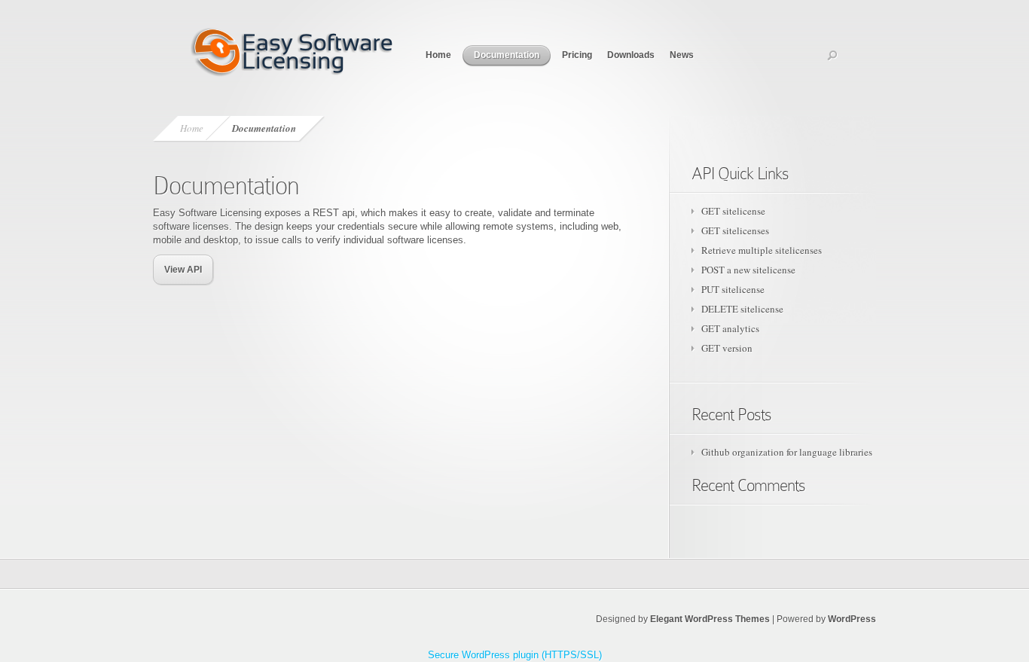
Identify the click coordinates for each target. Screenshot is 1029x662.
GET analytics (730, 328)
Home (438, 55)
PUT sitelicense (733, 289)
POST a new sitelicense (748, 269)
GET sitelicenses (735, 230)
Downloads (631, 55)
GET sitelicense (733, 211)
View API (183, 269)
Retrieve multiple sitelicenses (761, 250)
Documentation (506, 55)
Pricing (577, 55)
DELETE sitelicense (742, 309)
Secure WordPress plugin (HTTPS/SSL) (515, 654)
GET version (727, 348)
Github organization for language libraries (786, 452)
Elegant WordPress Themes (710, 619)
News (682, 55)
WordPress (852, 619)
